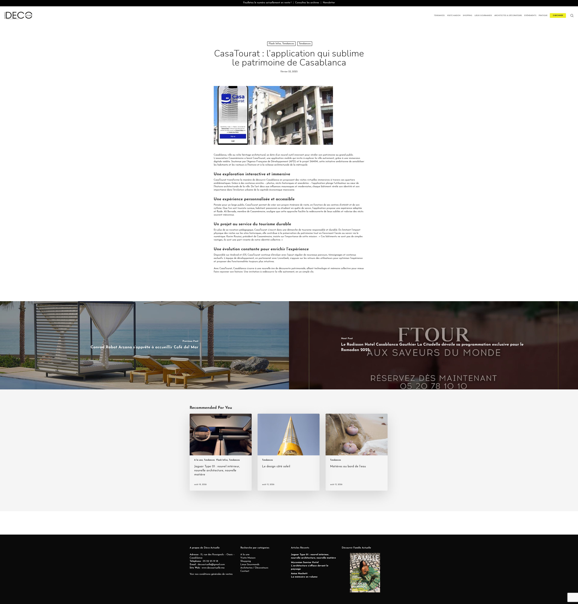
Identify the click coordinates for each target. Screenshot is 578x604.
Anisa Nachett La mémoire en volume (304, 575)
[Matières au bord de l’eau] (357, 452)
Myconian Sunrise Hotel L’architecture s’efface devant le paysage (309, 565)
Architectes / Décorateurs (254, 568)
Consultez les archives (307, 3)
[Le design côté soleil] (289, 452)
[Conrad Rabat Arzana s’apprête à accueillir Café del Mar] (144, 345)
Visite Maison (247, 558)
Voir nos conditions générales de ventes (211, 574)
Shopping (245, 561)
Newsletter (329, 3)
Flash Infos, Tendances (281, 43)
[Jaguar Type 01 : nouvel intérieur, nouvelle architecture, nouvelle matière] (221, 452)
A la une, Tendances (204, 460)
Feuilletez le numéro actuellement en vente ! (267, 3)
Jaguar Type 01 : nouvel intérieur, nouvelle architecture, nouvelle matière (313, 556)
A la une (244, 554)
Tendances (305, 43)
